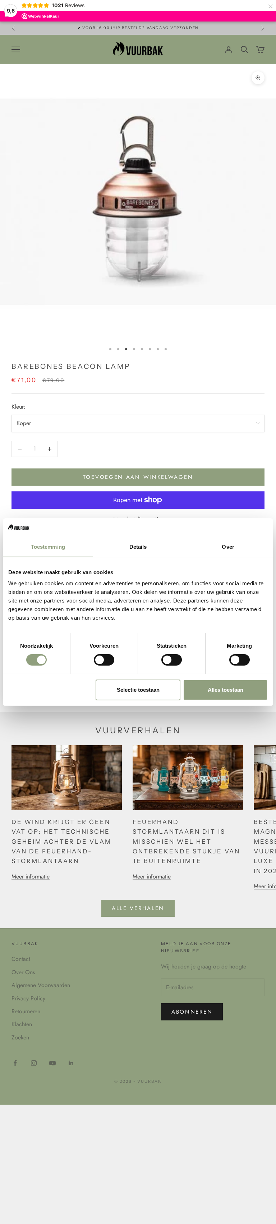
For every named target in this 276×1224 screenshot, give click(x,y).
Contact (21, 959)
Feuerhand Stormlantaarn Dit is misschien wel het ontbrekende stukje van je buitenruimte (186, 841)
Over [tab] (228, 547)
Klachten (22, 1024)
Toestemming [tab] (48, 547)
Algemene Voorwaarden (41, 985)
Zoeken (20, 1037)
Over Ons (23, 972)
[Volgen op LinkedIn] (71, 1063)
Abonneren (191, 1012)
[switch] (104, 660)
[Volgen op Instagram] (33, 1063)
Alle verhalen (138, 908)
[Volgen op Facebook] (15, 1063)
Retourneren (26, 1011)
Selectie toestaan (138, 690)
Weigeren (51, 690)
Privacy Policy (28, 998)
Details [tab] (138, 547)
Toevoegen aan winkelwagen (138, 477)
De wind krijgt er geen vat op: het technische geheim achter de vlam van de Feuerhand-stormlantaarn (61, 841)
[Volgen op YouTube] (52, 1063)
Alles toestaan (225, 690)
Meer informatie (31, 876)
